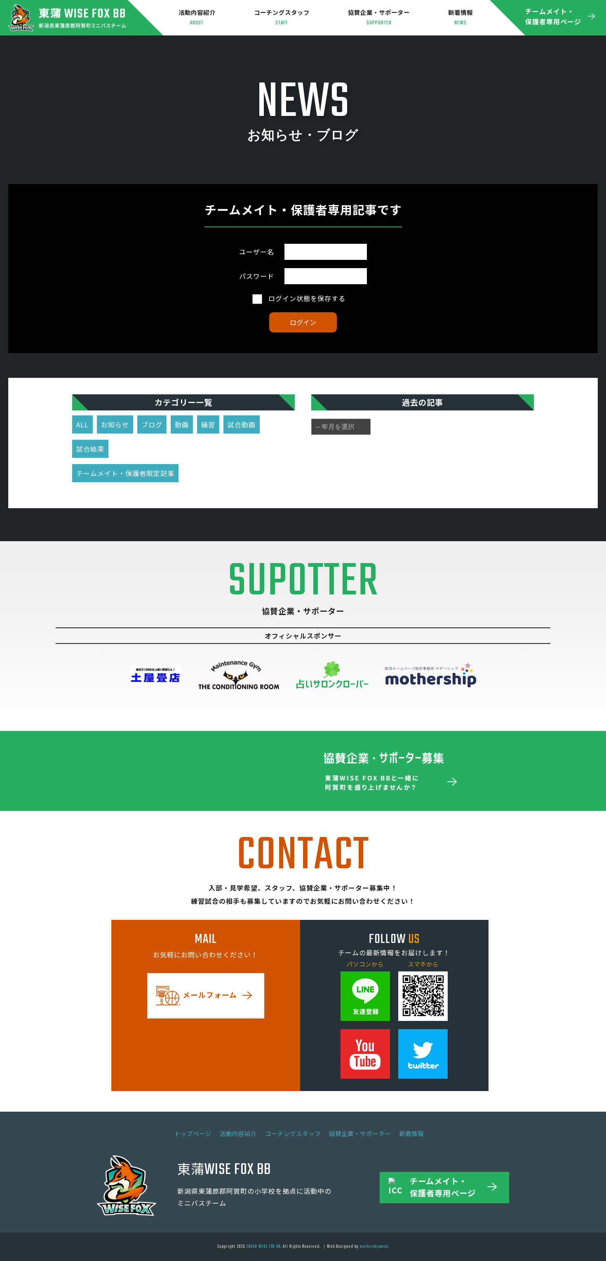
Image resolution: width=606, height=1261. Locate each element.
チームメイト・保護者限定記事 (125, 473)
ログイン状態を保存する (305, 298)
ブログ (151, 424)
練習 (208, 424)
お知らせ (115, 424)
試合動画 (242, 424)
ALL (82, 424)
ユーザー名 (256, 252)
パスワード (256, 276)
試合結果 (90, 449)
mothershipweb (374, 1246)
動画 (182, 424)
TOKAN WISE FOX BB (263, 1246)
